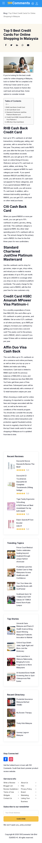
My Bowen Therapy (24, 713)
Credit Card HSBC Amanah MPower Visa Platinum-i (18, 118)
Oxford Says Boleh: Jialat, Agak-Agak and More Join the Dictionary (24, 647)
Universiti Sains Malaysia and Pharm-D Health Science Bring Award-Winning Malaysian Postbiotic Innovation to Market (25, 630)
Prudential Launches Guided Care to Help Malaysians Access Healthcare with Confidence (24, 572)
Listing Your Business (25, 799)
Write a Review (9, 783)
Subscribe (21, 819)
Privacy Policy (26, 789)
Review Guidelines (11, 789)
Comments (21, 3)
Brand (23, 792)
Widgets (7, 795)
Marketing (25, 795)
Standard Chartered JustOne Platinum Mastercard (16, 113)
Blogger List (8, 786)
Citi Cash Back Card (13, 110)
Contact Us (8, 798)
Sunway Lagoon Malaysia (22, 733)
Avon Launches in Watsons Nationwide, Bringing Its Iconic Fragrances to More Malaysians (24, 662)
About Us (24, 783)
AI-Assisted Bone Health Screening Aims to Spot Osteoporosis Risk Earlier (25, 677)
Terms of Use (9, 792)
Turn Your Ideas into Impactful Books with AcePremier (24, 586)
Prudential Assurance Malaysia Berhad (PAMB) (24, 702)
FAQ (22, 786)
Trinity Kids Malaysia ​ (24, 723)
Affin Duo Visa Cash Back (15, 122)
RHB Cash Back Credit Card (15, 107)
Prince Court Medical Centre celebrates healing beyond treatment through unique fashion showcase (24, 554)
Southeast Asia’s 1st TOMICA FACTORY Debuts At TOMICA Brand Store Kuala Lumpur (23, 599)
